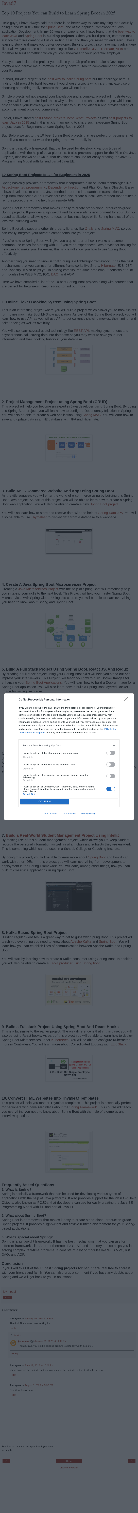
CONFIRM (45, 801)
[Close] (127, 700)
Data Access (69, 813)
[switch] (110, 753)
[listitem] (69, 745)
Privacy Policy (88, 813)
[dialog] (69, 756)
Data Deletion (50, 813)
